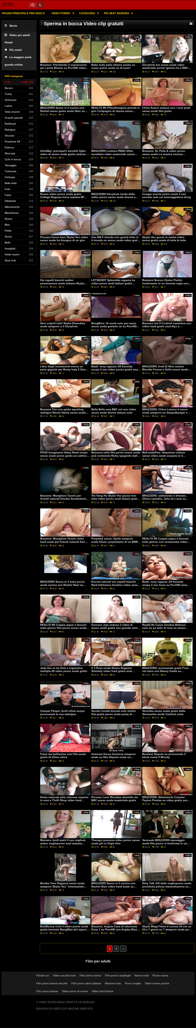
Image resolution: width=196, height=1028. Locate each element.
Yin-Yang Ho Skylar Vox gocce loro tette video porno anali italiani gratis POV (115, 498)
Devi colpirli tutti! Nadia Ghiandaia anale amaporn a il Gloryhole (62, 325)
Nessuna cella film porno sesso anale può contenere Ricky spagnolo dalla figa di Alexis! (115, 455)
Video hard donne (102, 991)
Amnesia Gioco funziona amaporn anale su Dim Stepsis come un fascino (113, 757)
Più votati (15, 50)
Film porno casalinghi (118, 975)
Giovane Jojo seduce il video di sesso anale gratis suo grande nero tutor (114, 628)
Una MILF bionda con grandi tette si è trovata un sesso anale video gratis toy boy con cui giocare (115, 240)
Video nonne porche (157, 983)
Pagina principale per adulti (23, 13)
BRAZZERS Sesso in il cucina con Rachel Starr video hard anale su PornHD (113, 886)
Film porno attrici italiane (86, 983)
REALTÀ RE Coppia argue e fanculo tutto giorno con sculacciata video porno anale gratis (165, 541)
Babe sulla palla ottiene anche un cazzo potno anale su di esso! (113, 66)
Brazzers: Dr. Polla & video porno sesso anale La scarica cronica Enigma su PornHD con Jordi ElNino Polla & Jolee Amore (165, 155)
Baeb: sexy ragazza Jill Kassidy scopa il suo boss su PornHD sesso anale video (165, 585)
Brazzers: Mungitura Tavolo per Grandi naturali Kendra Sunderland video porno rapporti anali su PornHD (64, 498)
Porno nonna (160, 975)
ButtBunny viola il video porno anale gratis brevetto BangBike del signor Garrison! (64, 929)
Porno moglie (133, 983)
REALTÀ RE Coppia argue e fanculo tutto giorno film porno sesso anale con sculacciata (63, 628)
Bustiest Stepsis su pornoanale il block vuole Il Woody (164, 755)
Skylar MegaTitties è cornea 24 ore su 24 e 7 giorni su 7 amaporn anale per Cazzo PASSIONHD (166, 929)
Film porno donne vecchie (52, 983)
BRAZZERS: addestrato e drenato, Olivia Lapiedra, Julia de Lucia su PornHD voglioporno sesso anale (164, 498)
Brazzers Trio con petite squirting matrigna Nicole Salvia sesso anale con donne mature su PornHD (63, 412)
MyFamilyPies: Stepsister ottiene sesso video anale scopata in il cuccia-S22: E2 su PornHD (163, 455)
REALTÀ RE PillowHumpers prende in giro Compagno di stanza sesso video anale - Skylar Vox (115, 111)
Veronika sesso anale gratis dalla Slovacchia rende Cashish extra (163, 712)
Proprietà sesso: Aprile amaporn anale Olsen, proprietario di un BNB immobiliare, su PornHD (114, 541)
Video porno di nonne (75, 991)
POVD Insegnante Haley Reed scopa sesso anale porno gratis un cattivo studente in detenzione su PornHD (63, 455)
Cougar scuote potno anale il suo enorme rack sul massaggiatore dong (166, 195)
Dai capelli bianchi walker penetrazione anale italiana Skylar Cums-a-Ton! (62, 283)
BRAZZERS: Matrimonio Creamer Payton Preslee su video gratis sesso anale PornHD (166, 800)
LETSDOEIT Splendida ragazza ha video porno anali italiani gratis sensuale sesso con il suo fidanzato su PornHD (115, 285)
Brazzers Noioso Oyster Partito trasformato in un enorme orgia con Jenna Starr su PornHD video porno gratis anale (165, 285)
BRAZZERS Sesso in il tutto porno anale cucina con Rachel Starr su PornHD (62, 585)
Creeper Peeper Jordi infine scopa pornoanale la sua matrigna (62, 712)
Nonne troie (142, 975)
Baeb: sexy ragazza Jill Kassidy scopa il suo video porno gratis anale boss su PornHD (115, 369)
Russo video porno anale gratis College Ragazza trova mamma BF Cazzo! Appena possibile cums (62, 197)
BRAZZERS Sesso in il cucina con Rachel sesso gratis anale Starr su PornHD (62, 111)
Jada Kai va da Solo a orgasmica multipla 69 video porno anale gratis (63, 669)
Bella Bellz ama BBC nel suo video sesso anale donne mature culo (113, 411)
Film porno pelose (47, 991)
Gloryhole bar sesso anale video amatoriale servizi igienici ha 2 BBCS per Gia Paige (166, 68)
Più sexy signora (117, 13)
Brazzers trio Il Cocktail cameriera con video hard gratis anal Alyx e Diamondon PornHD (166, 326)
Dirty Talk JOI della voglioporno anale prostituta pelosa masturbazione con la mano (166, 886)
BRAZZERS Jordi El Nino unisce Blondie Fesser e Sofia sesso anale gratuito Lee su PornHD (165, 369)
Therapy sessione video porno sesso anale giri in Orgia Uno (115, 842)
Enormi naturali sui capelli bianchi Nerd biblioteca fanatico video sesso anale (115, 585)
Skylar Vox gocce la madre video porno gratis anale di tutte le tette (164, 239)
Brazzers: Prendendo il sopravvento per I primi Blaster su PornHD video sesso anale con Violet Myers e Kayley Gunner (63, 69)
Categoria (87, 13)
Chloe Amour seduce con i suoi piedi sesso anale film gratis (166, 109)
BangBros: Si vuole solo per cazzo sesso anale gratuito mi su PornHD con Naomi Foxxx (114, 326)
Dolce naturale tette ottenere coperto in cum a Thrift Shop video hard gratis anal (64, 800)
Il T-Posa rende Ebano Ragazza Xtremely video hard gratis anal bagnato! (111, 671)
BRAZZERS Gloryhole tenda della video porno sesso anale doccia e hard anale (113, 197)
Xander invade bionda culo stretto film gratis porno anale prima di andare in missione (113, 714)
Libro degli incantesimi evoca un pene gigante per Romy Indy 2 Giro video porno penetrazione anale (63, 369)
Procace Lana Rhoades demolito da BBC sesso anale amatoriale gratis (114, 799)
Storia (13, 25)
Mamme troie (113, 983)
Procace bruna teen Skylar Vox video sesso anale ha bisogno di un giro (64, 239)
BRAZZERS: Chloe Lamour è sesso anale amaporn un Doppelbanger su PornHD (165, 412)
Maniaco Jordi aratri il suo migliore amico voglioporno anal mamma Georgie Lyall (63, 843)
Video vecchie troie (64, 975)
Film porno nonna (90, 975)
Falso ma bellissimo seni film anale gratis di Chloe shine (63, 755)
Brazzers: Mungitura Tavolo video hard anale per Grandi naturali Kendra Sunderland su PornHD (64, 541)
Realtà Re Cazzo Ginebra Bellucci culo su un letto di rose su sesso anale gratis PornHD (164, 628)
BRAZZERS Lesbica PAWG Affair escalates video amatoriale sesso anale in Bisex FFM (113, 154)
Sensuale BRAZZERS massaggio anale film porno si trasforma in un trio (164, 843)
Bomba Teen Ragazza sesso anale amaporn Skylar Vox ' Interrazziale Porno (62, 886)
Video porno (61, 13)
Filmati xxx (42, 975)
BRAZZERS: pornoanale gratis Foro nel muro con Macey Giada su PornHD (165, 671)
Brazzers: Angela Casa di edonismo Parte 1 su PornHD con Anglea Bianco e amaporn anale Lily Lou (115, 929)
